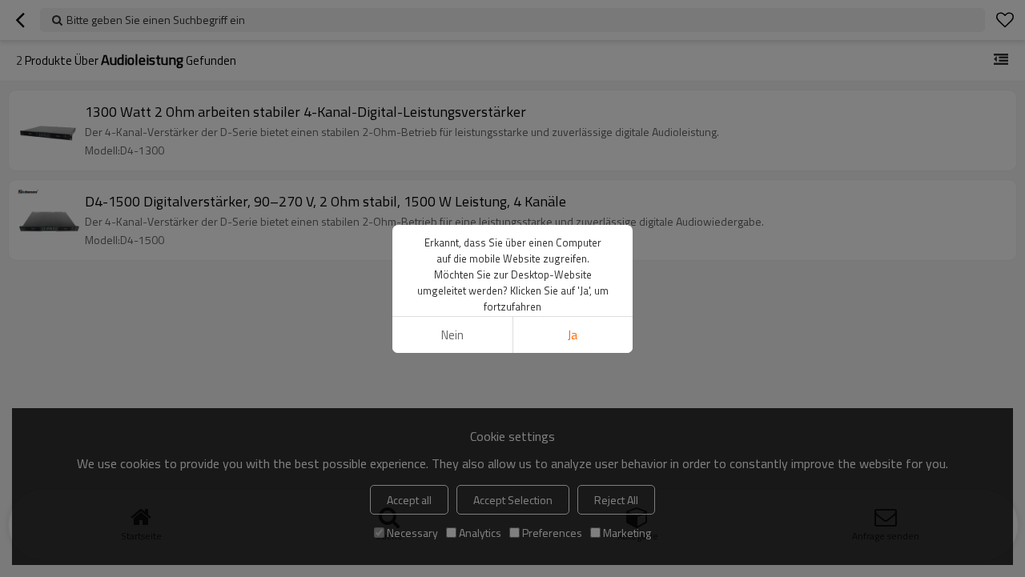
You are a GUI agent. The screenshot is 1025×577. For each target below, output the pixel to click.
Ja (572, 335)
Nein (452, 335)
